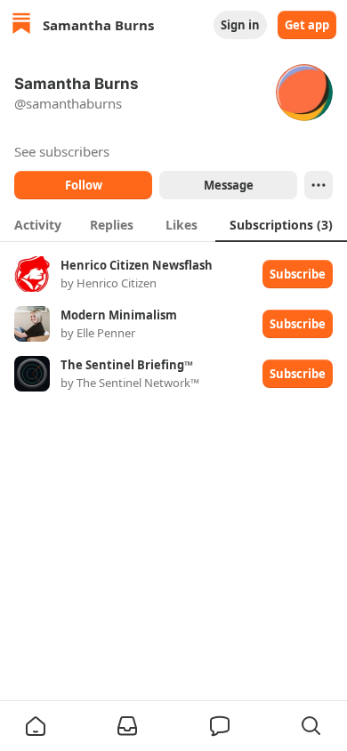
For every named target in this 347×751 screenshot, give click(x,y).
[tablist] (173, 224)
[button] (35, 726)
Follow (83, 185)
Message (229, 185)
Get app (307, 25)
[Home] (21, 25)
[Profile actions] (318, 185)
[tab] (38, 224)
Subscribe (298, 274)
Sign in (240, 25)
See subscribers (61, 151)
